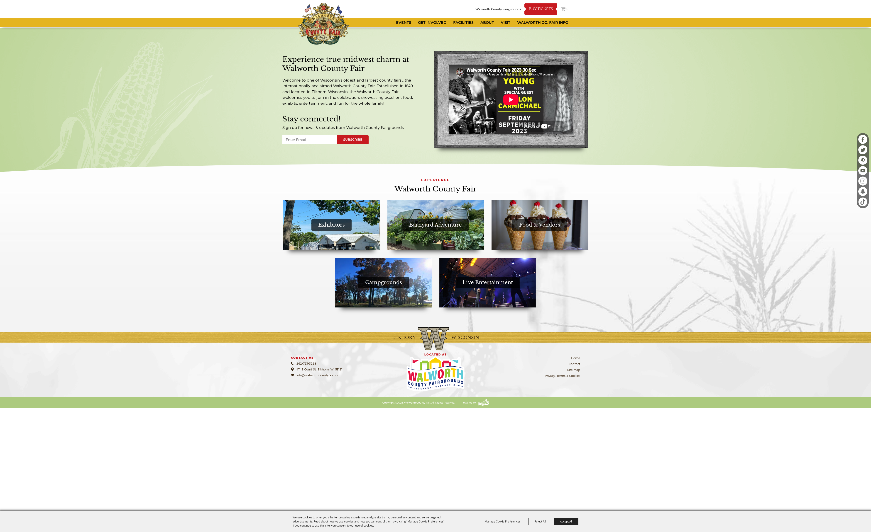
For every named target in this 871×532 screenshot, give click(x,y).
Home (575, 358)
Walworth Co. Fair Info (542, 22)
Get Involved (432, 22)
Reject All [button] (540, 521)
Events (403, 22)
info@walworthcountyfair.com (318, 375)
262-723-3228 (306, 363)
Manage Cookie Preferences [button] (503, 521)
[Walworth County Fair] (323, 23)
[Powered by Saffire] (483, 402)
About (487, 22)
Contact (574, 364)
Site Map (573, 370)
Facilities (463, 22)
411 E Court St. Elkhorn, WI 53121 (319, 369)
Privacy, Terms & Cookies (562, 375)
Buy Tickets (541, 9)
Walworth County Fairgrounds (498, 9)
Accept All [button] (566, 521)
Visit (505, 22)
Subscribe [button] (352, 140)
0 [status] (567, 9)
